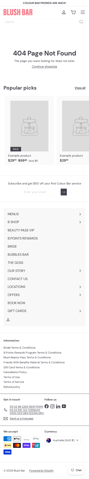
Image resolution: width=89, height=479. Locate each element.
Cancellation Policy (15, 372)
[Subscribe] (64, 192)
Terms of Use (12, 377)
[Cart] (73, 12)
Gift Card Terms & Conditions (22, 367)
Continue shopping (44, 66)
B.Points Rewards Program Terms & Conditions (32, 352)
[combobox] (44, 21)
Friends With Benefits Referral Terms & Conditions (34, 362)
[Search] (81, 21)
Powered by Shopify (41, 470)
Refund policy (12, 387)
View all (80, 88)
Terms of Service (14, 382)
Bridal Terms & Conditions (20, 347)
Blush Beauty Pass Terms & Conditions (27, 357)
